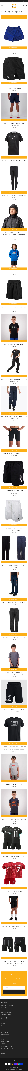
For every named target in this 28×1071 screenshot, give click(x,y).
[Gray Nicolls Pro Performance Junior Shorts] (14, 511)
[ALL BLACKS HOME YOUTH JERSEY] (14, 143)
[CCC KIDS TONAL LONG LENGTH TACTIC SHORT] (14, 106)
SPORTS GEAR (5, 1034)
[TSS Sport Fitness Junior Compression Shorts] (14, 944)
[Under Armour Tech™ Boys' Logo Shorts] (14, 692)
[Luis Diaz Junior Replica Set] (14, 874)
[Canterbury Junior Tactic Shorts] (14, 473)
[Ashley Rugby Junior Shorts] (14, 33)
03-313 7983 (4, 1007)
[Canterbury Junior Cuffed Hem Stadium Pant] (14, 362)
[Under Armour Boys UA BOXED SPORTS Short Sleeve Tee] (14, 729)
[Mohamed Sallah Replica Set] (14, 839)
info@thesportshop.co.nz (8, 1005)
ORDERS (3, 1044)
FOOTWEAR (4, 1032)
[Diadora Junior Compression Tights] (14, 178)
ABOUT (3, 1023)
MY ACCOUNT (5, 1041)
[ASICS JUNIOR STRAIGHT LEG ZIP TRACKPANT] (14, 548)
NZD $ (13, 1060)
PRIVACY (3, 1053)
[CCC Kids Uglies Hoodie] (14, 254)
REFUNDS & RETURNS (7, 1048)
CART (2, 1039)
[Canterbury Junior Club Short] (14, 909)
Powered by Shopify (14, 1067)
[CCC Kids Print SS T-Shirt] (14, 327)
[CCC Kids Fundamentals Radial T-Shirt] (14, 802)
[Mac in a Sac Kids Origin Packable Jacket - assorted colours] (14, 215)
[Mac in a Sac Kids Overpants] (14, 620)
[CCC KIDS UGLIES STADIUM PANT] (14, 585)
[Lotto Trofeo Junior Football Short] (14, 290)
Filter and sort (15, 16)
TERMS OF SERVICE (6, 1046)
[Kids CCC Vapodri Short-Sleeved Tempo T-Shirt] (14, 655)
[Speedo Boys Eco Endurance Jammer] (14, 436)
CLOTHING (4, 1030)
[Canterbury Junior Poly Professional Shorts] (14, 69)
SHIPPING (4, 1051)
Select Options (13, 47)
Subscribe (13, 992)
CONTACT (4, 1025)
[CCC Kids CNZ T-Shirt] (14, 767)
